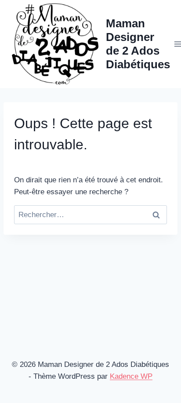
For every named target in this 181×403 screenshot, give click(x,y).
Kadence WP (131, 376)
